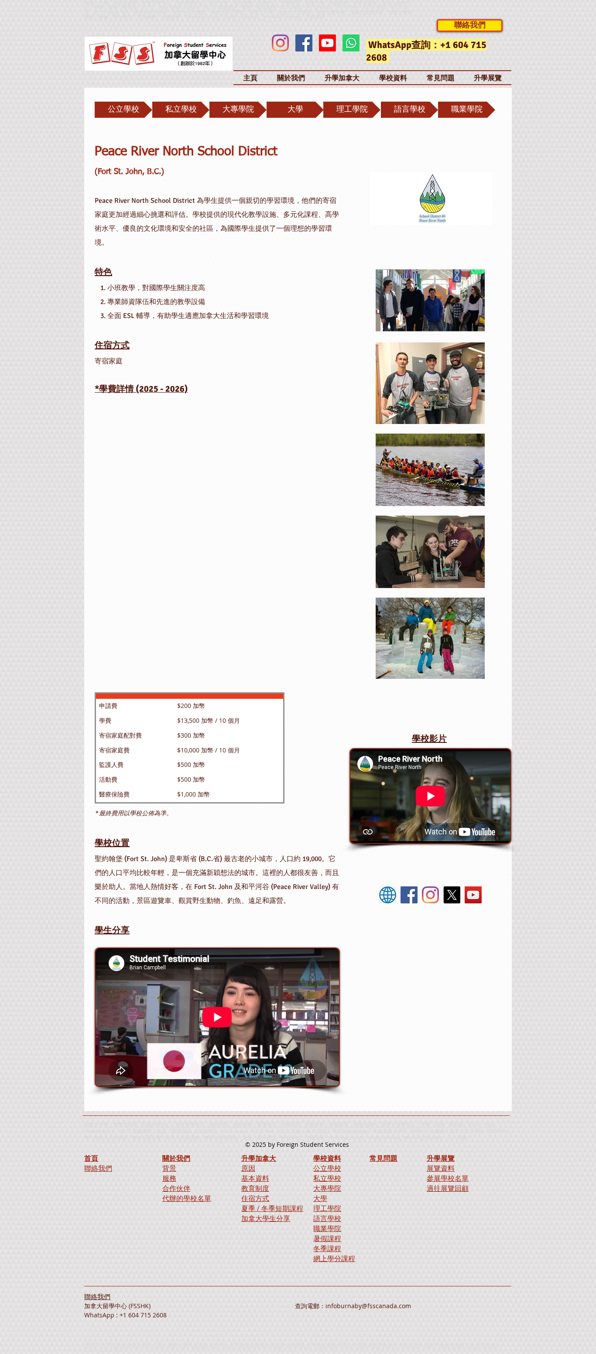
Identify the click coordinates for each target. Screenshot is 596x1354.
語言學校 (327, 1218)
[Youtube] (327, 42)
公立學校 (327, 1168)
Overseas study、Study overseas (221, 17)
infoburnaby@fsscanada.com (368, 1306)
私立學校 (327, 1178)
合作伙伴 (176, 1188)
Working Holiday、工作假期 (294, 17)
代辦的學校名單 (186, 1198)
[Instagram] (280, 42)
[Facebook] (303, 42)
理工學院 (327, 1208)
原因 (248, 1168)
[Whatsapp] (351, 42)
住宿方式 (255, 1198)
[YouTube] (473, 894)
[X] (451, 894)
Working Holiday (423, 1137)
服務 (169, 1178)
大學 (320, 1198)
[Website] (387, 894)
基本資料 (255, 1178)
